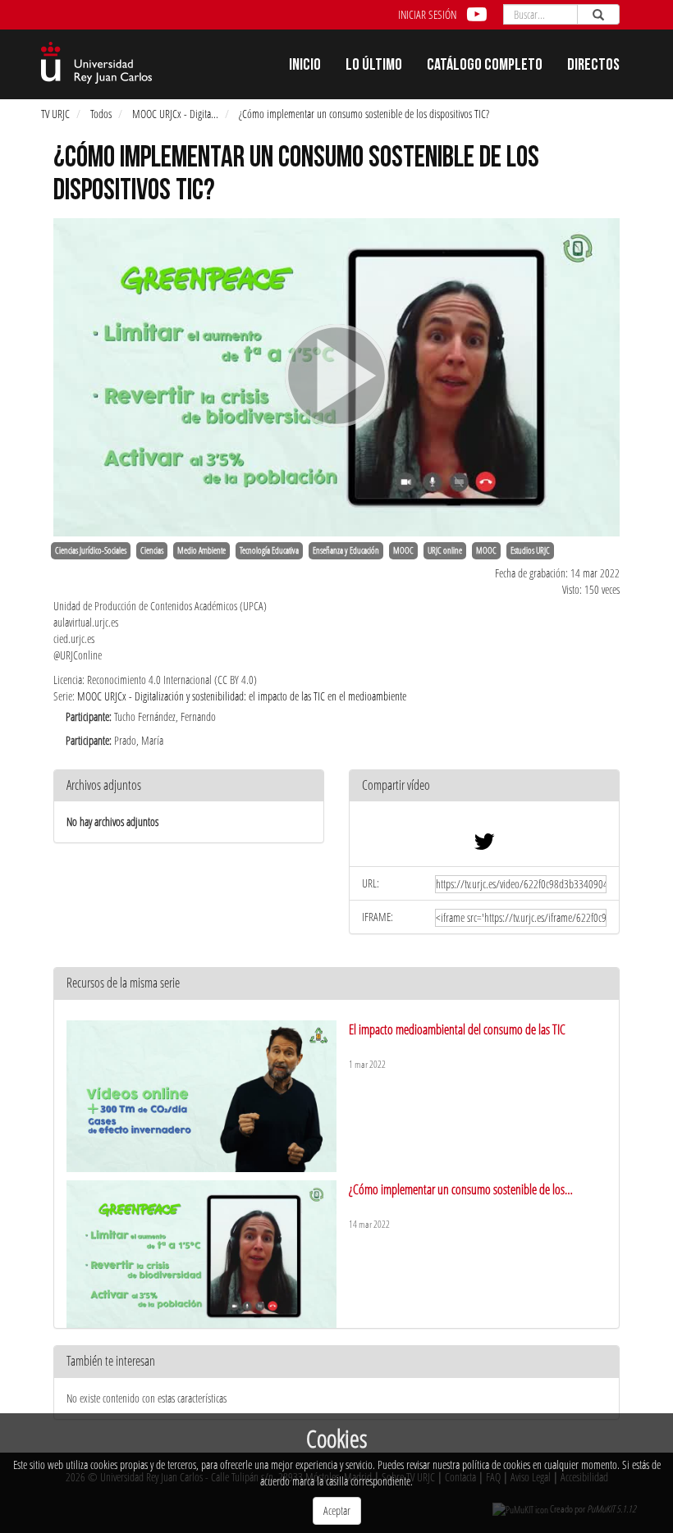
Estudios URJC (530, 550)
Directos (593, 66)
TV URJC (55, 113)
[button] (484, 786)
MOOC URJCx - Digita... (175, 113)
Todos (101, 113)
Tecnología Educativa (269, 550)
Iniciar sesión (427, 14)
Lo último (374, 66)
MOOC (403, 550)
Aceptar (336, 1510)
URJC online (445, 550)
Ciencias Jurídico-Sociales (90, 550)
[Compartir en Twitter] (484, 845)
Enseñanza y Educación (346, 550)
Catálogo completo (485, 66)
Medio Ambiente (201, 550)
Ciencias (151, 550)
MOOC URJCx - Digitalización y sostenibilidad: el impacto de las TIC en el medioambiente (241, 696)
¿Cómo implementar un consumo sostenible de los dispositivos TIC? (364, 113)
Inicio (305, 66)
